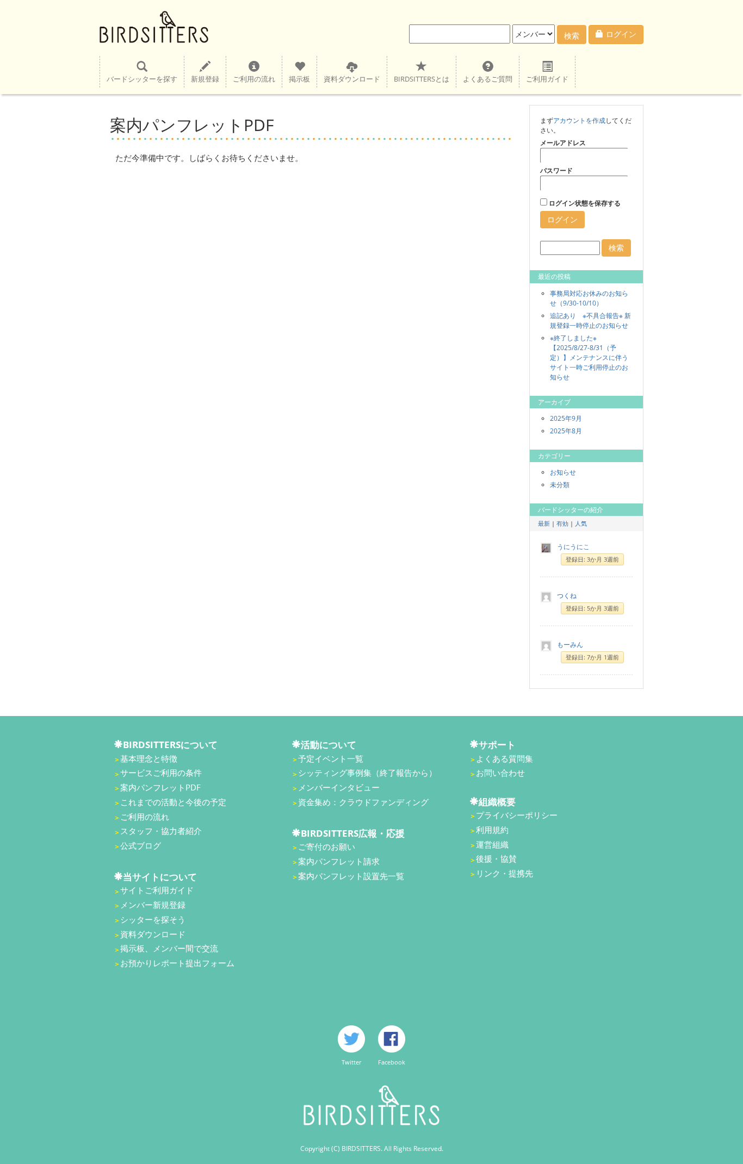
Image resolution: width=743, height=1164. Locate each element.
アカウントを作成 (579, 120)
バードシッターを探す (142, 79)
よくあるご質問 (487, 79)
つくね (567, 595)
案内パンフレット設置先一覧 (351, 875)
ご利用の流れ (254, 79)
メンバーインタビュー (339, 787)
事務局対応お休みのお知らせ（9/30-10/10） (589, 298)
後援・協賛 (496, 858)
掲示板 (299, 79)
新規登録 (205, 79)
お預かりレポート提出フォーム (177, 962)
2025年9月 (566, 418)
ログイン (621, 34)
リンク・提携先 (504, 873)
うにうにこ (573, 546)
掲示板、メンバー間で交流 (169, 948)
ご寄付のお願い (326, 846)
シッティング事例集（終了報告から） (367, 772)
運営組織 (492, 844)
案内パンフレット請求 (339, 861)
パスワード (556, 170)
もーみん (570, 644)
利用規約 (492, 829)
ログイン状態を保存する (584, 203)
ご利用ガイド (547, 79)
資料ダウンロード (352, 79)
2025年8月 (566, 430)
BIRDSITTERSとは (421, 79)
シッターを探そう (152, 919)
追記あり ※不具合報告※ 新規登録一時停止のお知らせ (590, 320)
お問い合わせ (500, 772)
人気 (581, 523)
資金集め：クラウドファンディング (363, 801)
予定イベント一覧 (330, 758)
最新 (544, 523)
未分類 (559, 484)
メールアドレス (563, 142)
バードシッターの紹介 (570, 509)
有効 (562, 523)
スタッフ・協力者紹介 (161, 830)
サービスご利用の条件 (161, 772)
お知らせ (563, 472)
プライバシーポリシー (517, 815)
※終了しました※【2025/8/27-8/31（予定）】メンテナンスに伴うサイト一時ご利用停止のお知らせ (589, 357)
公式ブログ (140, 845)
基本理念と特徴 (148, 758)
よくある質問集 (504, 758)
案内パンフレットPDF (160, 787)
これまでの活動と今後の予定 (173, 801)
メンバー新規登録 (152, 904)
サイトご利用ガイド (157, 890)
